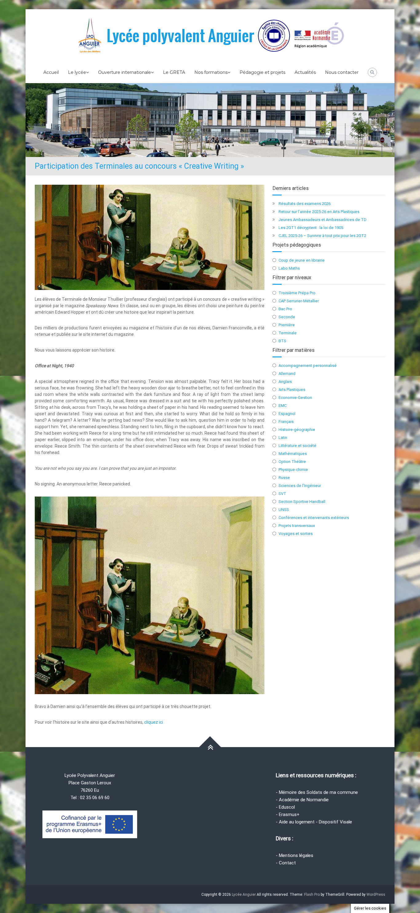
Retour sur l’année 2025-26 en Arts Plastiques (319, 211)
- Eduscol (285, 807)
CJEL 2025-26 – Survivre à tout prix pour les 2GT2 (322, 235)
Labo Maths (289, 268)
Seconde (287, 317)
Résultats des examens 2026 (305, 203)
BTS (282, 341)
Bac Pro (285, 309)
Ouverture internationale (124, 72)
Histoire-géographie (297, 429)
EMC (283, 405)
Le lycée (77, 72)
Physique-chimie (293, 469)
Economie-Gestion (295, 397)
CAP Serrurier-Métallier (299, 301)
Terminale (288, 333)
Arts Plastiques (292, 389)
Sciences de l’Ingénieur (300, 485)
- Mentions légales (294, 855)
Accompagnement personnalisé (308, 365)
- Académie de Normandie (302, 799)
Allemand (287, 373)
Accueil (51, 72)
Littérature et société (297, 445)
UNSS (284, 509)
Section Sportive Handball (302, 501)
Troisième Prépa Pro (297, 293)
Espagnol (287, 413)
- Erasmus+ (287, 814)
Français (286, 421)
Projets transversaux (297, 525)
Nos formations (211, 72)
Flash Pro (312, 894)
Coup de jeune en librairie (302, 260)
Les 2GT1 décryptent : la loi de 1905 (311, 227)
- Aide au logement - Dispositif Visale (314, 822)
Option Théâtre (292, 461)
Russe (284, 477)
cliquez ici (153, 722)
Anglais (285, 381)
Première (287, 325)
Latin (283, 437)
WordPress (376, 894)
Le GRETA (174, 72)
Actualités (305, 72)
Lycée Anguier (244, 894)
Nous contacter (342, 72)
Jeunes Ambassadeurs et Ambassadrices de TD (323, 219)
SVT (282, 493)
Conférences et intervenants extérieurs (314, 517)
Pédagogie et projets (262, 72)
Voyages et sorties (296, 533)
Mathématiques (293, 453)
